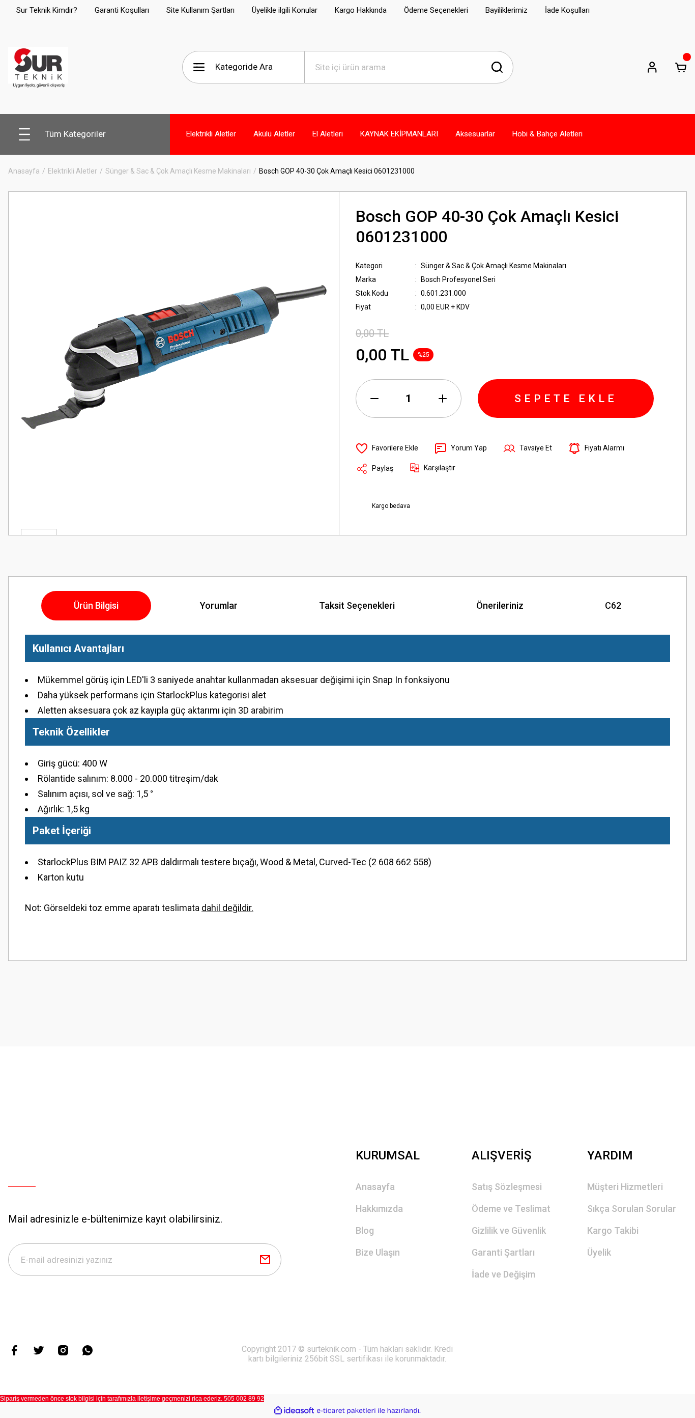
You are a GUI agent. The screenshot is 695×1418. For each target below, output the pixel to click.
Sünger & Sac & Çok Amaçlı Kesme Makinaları (493, 266)
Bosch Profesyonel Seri (458, 279)
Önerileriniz (500, 605)
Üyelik (599, 1252)
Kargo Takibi (613, 1230)
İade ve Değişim (503, 1274)
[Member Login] (652, 67)
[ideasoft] (294, 1410)
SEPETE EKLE (565, 398)
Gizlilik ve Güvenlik (509, 1230)
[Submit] (265, 1259)
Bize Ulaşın (378, 1252)
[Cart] (681, 67)
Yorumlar (219, 605)
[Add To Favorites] (387, 448)
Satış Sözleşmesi (507, 1186)
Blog (365, 1230)
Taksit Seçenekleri (357, 605)
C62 (613, 605)
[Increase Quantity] (442, 398)
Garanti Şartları (503, 1252)
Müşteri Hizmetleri (625, 1186)
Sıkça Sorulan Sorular (631, 1208)
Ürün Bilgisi (96, 605)
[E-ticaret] (346, 1410)
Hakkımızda (379, 1208)
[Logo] (38, 67)
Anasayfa (375, 1186)
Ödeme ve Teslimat (511, 1208)
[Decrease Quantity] (374, 398)
